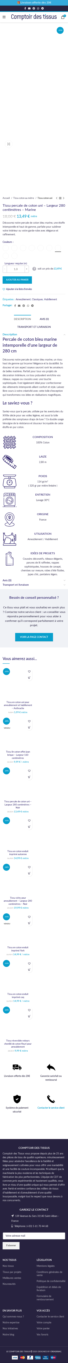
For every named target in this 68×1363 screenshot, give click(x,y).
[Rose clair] (14, 256)
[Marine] (58, 248)
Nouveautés (9, 1284)
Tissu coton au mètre (24, 198)
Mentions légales (46, 1266)
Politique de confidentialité (51, 1281)
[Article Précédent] (56, 198)
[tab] (22, 319)
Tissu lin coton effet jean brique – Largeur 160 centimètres (18, 755)
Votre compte (44, 1322)
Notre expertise (11, 1322)
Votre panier (43, 1328)
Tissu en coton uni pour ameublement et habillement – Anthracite (18, 705)
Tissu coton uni (44, 198)
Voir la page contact (34, 637)
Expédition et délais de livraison (49, 1289)
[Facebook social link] (25, 8)
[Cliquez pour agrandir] (8, 144)
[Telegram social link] (42, 8)
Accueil (6, 198)
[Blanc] (6, 248)
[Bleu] (14, 248)
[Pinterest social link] (34, 8)
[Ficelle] (40, 248)
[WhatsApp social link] (38, 8)
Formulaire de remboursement (45, 1298)
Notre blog (8, 1334)
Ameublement (23, 299)
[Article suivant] (63, 198)
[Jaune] (49, 248)
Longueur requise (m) (16, 263)
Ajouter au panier (17, 280)
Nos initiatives (10, 1328)
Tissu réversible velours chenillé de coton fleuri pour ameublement (18, 1044)
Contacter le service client (51, 1108)
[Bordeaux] (23, 248)
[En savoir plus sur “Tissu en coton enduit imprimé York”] (29, 923)
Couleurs (8, 242)
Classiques (37, 299)
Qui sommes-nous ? (13, 1317)
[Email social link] (29, 8)
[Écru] (32, 248)
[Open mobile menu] (4, 17)
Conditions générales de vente (49, 1274)
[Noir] (6, 256)
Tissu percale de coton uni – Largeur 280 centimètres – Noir (18, 805)
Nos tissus (8, 1266)
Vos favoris (42, 1334)
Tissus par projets (12, 1272)
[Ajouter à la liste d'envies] (29, 672)
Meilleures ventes (12, 1278)
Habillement (50, 299)
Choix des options (29, 678)
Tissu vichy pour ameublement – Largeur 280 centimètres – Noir (18, 901)
